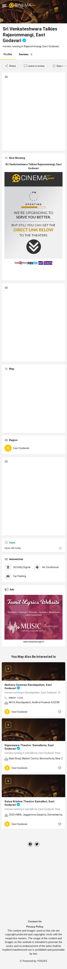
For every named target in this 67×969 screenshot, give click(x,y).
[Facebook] (30, 844)
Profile (8, 54)
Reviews (25, 54)
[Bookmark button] (60, 712)
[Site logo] (23, 5)
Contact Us (35, 921)
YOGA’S (42, 960)
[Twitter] (37, 844)
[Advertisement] (33, 114)
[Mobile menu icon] (4, 5)
